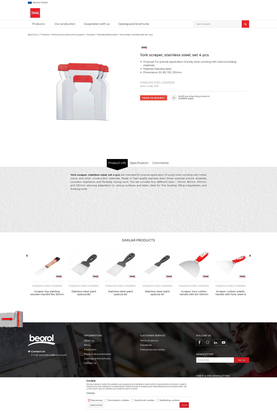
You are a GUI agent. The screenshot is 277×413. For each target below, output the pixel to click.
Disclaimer (146, 345)
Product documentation (97, 354)
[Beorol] (144, 47)
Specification (139, 163)
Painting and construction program (68, 34)
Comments (160, 163)
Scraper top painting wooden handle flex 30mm (47, 293)
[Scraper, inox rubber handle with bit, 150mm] (193, 264)
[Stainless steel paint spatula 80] (83, 264)
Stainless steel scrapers (107, 34)
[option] (83, 92)
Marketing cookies (170, 400)
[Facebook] (199, 342)
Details (90, 393)
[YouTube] (223, 342)
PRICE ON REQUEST (153, 98)
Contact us (90, 363)
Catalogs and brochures (97, 358)
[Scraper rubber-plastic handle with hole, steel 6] (230, 264)
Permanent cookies (118, 400)
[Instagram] (207, 342)
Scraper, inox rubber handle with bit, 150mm (194, 293)
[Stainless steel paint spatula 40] (157, 264)
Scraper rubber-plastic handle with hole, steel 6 (230, 293)
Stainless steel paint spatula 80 (83, 293)
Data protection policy (152, 349)
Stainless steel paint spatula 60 (120, 293)
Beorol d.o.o (33, 34)
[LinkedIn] (215, 342)
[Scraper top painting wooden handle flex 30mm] (47, 264)
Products (45, 34)
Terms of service (149, 340)
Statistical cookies (144, 400)
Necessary (97, 400)
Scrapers (91, 34)
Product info (117, 163)
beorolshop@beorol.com (53, 355)
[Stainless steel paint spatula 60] (120, 264)
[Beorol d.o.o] (35, 13)
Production (90, 349)
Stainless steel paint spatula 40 (157, 293)
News (87, 345)
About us (89, 340)
